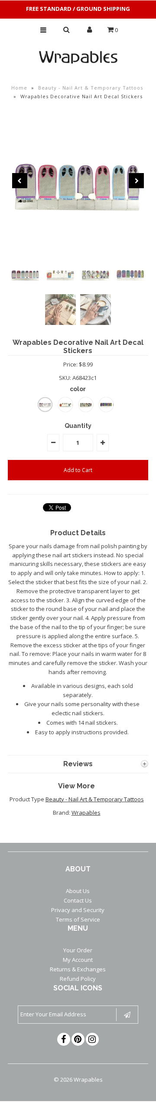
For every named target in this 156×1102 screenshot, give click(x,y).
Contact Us (78, 900)
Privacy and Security (77, 910)
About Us (78, 891)
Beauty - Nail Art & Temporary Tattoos (90, 87)
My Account (78, 960)
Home (19, 87)
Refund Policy (78, 979)
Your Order (77, 950)
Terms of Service (78, 919)
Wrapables (86, 812)
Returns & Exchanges (78, 969)
